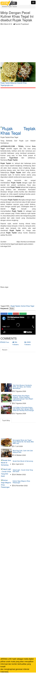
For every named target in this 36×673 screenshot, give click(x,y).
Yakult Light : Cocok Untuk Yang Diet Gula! (23, 470)
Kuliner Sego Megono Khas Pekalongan (21, 481)
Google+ (16, 314)
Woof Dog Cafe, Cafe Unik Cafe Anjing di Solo (23, 451)
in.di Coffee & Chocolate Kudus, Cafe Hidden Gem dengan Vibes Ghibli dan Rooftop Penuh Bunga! (23, 408)
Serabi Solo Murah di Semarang (23, 461)
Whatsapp (23, 314)
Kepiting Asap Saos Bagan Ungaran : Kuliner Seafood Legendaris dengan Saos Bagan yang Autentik (23, 398)
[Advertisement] (18, 44)
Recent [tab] (4, 350)
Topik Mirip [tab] (6, 420)
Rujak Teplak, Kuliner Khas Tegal (22, 306)
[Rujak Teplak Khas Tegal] (18, 130)
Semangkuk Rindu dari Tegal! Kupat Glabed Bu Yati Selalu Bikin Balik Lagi (23, 441)
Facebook (4, 314)
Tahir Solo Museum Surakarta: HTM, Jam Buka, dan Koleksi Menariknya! (22, 386)
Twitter (10, 314)
